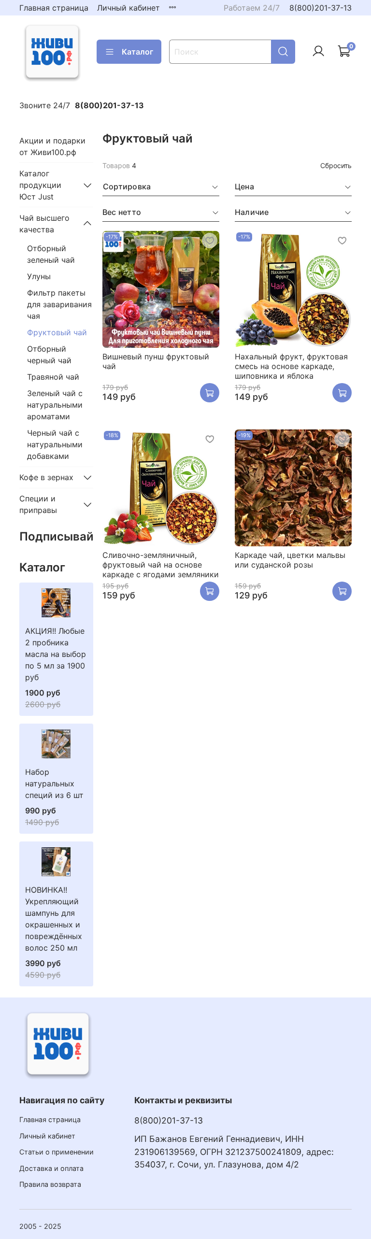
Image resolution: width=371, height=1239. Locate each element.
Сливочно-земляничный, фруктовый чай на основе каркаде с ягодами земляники (160, 564)
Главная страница (53, 8)
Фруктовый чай (57, 332)
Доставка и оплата (51, 1168)
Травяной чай (53, 377)
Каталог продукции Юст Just (40, 185)
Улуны (39, 276)
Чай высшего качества (44, 223)
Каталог (137, 52)
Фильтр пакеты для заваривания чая (59, 304)
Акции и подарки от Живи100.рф (52, 146)
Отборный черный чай (49, 354)
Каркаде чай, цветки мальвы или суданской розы (290, 560)
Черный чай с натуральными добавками (55, 444)
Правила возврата (50, 1184)
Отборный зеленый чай (51, 254)
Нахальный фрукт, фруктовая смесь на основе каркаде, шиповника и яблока (291, 366)
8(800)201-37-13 (320, 8)
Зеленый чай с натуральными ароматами (55, 404)
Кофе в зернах (46, 477)
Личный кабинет (128, 8)
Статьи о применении (56, 1152)
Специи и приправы (38, 504)
